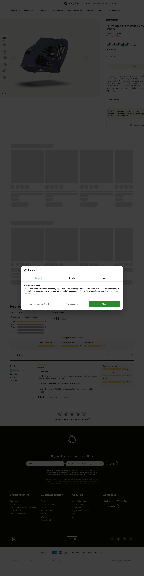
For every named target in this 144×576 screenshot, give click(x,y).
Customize (70, 304)
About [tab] (105, 278)
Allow (104, 304)
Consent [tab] (38, 278)
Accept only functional (39, 304)
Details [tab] (72, 278)
